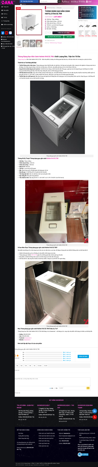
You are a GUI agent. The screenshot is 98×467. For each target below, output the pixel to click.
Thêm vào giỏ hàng (63, 32)
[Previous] (18, 22)
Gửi (88, 388)
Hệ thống (83, 1)
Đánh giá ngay (83, 356)
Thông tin (90, 1)
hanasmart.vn (27, 339)
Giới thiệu (20, 433)
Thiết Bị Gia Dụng (50, 7)
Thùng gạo (59, 7)
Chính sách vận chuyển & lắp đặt (47, 433)
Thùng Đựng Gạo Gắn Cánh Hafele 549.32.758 (36, 56)
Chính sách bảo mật (43, 446)
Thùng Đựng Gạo (22, 59)
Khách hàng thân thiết (23, 438)
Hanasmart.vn (28, 338)
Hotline (66, 1)
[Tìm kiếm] (59, 1)
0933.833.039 (26, 417)
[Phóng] (17, 36)
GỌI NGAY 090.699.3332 (54, 36)
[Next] (40, 22)
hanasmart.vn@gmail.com (68, 436)
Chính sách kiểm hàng (44, 441)
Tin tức (75, 1)
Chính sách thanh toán (44, 443)
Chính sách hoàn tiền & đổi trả (46, 438)
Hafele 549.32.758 (52, 158)
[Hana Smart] (8, 2)
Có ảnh (45, 365)
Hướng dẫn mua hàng (23, 436)
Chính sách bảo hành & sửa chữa (47, 436)
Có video (40, 365)
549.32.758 (34, 255)
